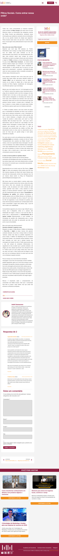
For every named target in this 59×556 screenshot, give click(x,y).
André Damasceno (41, 131)
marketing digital (43, 147)
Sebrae (44, 160)
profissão (50, 156)
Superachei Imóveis (12, 336)
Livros (51, 143)
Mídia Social (45, 149)
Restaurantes (40, 160)
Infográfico (47, 140)
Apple (45, 131)
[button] (42, 3)
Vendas (43, 165)
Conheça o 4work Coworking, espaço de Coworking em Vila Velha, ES (49, 99)
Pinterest (40, 154)
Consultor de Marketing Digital (47, 133)
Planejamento (48, 154)
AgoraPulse (51, 129)
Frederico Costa (11, 376)
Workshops (41, 167)
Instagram (41, 143)
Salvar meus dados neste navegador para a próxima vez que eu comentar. (17, 443)
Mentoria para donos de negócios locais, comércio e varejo (50, 73)
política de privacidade (54, 550)
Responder (9, 371)
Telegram (55, 547)
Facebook (51, 139)
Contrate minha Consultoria (44, 547)
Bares (48, 131)
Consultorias (54, 136)
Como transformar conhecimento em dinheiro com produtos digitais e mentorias (49, 64)
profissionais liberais (44, 156)
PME (39, 156)
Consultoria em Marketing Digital (44, 136)
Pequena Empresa (49, 151)
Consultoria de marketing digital (49, 135)
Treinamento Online (52, 163)
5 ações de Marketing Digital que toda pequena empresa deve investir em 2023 (49, 90)
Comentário (6, 399)
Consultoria (40, 135)
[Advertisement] (47, 116)
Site (4, 434)
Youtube (47, 167)
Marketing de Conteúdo (48, 144)
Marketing (40, 144)
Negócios (44, 151)
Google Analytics (41, 140)
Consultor (51, 131)
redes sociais (52, 158)
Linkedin (47, 143)
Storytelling (45, 163)
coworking (39, 139)
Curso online (45, 139)
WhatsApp (53, 165)
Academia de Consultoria (43, 129)
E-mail (5, 426)
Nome (5, 419)
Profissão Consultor (43, 158)
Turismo (39, 165)
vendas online (48, 165)
